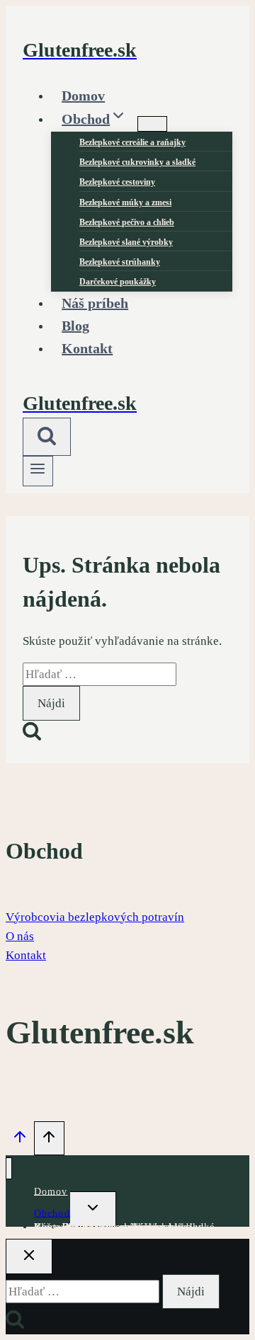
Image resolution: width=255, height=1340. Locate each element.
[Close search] (29, 1256)
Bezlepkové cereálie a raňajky (132, 142)
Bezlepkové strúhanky (119, 262)
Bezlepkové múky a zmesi (125, 202)
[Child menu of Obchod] (152, 124)
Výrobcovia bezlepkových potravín (95, 917)
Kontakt (87, 348)
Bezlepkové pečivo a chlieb (126, 222)
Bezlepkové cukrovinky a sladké (137, 162)
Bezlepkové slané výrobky (126, 242)
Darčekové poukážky (111, 1226)
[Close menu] (9, 1168)
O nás (20, 936)
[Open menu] (38, 471)
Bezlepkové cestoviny (117, 182)
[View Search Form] (47, 437)
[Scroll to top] (20, 1139)
